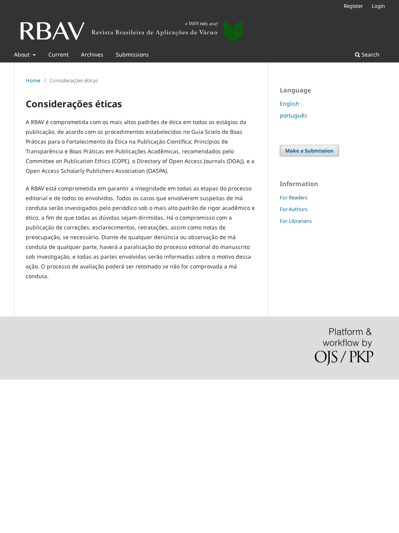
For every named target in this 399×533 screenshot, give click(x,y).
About (22, 54)
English (289, 103)
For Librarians (296, 220)
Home (33, 80)
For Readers (293, 197)
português (293, 115)
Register (353, 5)
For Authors (293, 209)
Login (378, 5)
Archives (92, 54)
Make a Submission (309, 150)
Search (370, 54)
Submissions (132, 54)
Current (58, 54)
